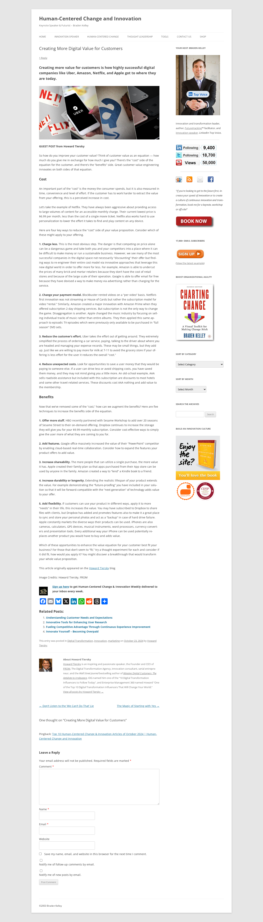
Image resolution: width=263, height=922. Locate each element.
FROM (66, 668)
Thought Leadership (140, 36)
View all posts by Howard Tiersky (83, 691)
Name (44, 809)
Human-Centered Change (103, 36)
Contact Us (184, 36)
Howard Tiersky (99, 568)
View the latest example (190, 263)
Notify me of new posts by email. (60, 875)
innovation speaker (187, 132)
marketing (114, 640)
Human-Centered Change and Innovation (90, 18)
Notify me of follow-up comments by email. (67, 864)
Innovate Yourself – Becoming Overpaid (72, 631)
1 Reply (43, 58)
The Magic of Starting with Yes (138, 706)
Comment (46, 766)
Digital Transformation (80, 640)
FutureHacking (193, 128)
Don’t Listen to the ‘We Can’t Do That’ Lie (66, 706)
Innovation (100, 640)
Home (42, 36)
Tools (164, 36)
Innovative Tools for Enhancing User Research (76, 622)
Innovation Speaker (66, 36)
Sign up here (60, 586)
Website (44, 839)
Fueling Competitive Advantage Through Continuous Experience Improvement (98, 627)
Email (44, 824)
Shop (203, 36)
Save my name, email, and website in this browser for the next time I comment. (95, 854)
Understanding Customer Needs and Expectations (79, 617)
